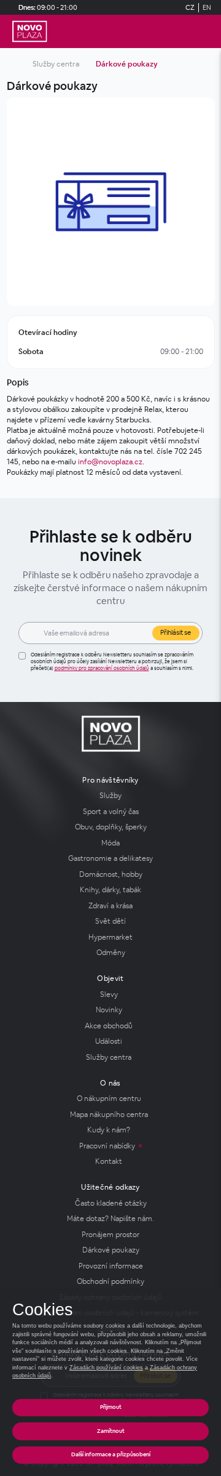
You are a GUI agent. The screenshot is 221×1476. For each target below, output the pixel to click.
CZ (190, 7)
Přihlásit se (175, 632)
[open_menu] (206, 32)
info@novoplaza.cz (110, 462)
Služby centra (56, 64)
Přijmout (111, 1407)
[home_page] (29, 31)
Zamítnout (111, 1431)
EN (207, 7)
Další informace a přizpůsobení (110, 1454)
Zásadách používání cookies (106, 1368)
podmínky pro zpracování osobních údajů (102, 668)
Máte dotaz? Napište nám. (110, 1219)
